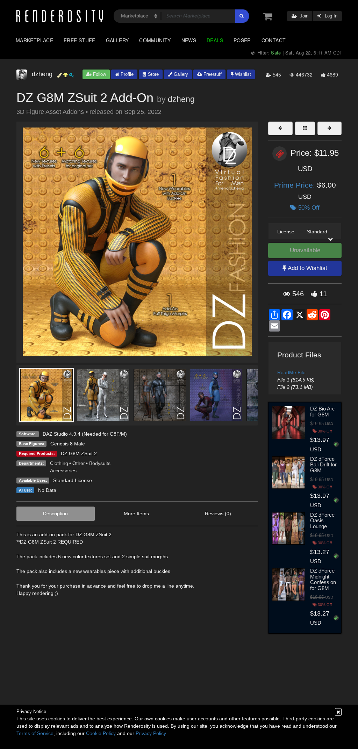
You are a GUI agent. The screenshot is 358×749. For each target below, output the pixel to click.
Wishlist (242, 74)
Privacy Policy (151, 733)
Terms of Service (34, 733)
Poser (242, 40)
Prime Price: (295, 185)
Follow (99, 74)
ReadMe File (291, 372)
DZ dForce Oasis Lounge (322, 520)
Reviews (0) (218, 513)
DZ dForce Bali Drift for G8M (323, 464)
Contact (274, 40)
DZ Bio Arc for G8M (322, 411)
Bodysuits (99, 463)
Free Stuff (79, 40)
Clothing (59, 463)
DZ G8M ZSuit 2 (79, 453)
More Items (136, 513)
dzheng (181, 99)
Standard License (72, 480)
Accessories (63, 470)
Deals (215, 40)
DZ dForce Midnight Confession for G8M (323, 579)
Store (152, 74)
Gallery (117, 40)
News (188, 40)
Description (55, 513)
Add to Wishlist (306, 268)
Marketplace (34, 40)
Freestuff (212, 74)
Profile (126, 74)
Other (78, 463)
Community (155, 40)
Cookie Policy (101, 733)
